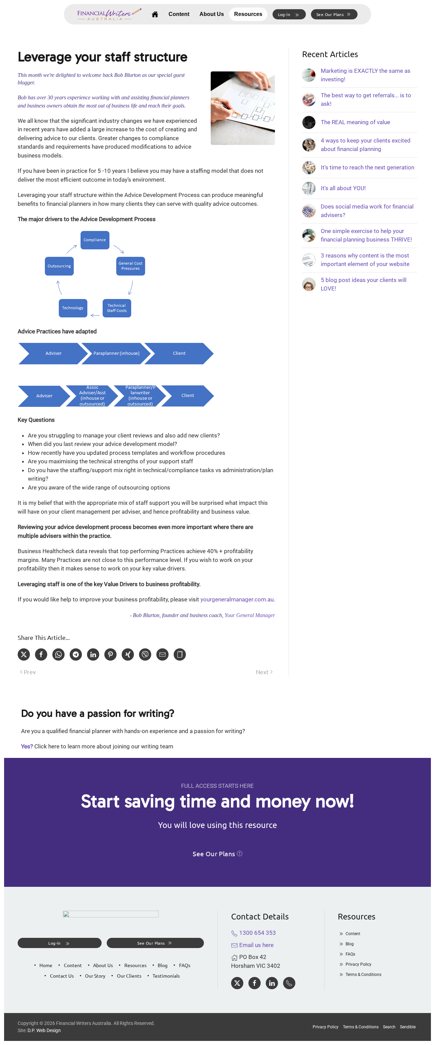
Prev (30, 671)
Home (45, 965)
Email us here (256, 945)
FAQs (184, 965)
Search (389, 1027)
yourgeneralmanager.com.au (237, 599)
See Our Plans (330, 14)
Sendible (408, 1027)
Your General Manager (250, 615)
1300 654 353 (257, 932)
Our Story (95, 976)
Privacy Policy (358, 964)
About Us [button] (211, 14)
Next (262, 671)
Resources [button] (248, 14)
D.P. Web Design (44, 1030)
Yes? (27, 746)
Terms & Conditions (363, 974)
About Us (103, 965)
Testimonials (166, 976)
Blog (163, 965)
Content (179, 14)
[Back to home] (109, 14)
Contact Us (62, 976)
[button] (289, 14)
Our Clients (129, 976)
